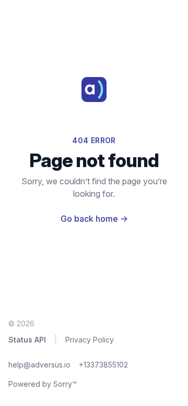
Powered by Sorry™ (42, 383)
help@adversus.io (39, 364)
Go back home (94, 218)
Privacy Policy (89, 339)
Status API (27, 339)
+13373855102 (103, 364)
